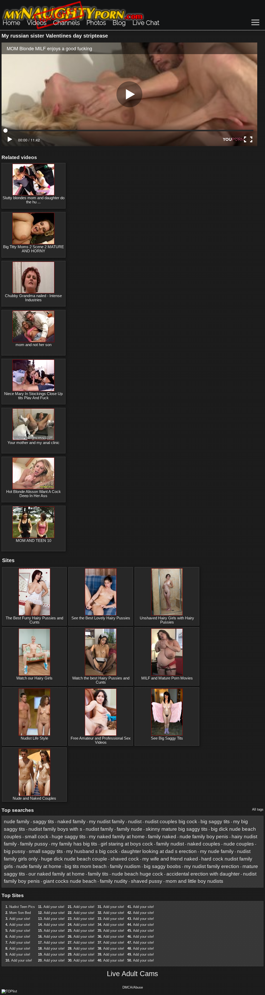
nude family (17, 821)
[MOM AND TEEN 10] (33, 522)
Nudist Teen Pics (22, 907)
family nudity (114, 881)
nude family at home (38, 866)
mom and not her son (33, 345)
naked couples (203, 844)
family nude (129, 829)
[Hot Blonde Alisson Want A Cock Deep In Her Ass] (33, 473)
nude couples (239, 844)
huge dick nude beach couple (74, 859)
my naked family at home (117, 836)
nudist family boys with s (55, 829)
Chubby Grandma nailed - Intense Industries (33, 298)
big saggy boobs (162, 866)
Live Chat (145, 22)
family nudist (170, 844)
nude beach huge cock (137, 874)
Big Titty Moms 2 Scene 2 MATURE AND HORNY (33, 249)
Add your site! (19, 919)
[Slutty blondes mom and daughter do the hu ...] (33, 179)
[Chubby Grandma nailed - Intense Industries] (33, 277)
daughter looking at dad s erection (159, 851)
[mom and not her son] (33, 326)
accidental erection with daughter (203, 874)
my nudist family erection (211, 866)
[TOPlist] (9, 991)
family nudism (125, 866)
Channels (66, 22)
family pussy (34, 844)
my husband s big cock (92, 851)
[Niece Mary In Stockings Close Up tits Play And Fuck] (33, 375)
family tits (98, 874)
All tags (257, 809)
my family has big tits (74, 844)
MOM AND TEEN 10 (33, 541)
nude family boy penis (204, 836)
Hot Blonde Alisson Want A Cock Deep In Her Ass (33, 494)
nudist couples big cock (171, 821)
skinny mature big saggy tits (177, 829)
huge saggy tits (69, 836)
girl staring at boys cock (127, 844)
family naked (162, 836)
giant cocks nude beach (70, 881)
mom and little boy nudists (194, 881)
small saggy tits (46, 851)
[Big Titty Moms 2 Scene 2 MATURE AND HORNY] (33, 228)
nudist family (99, 829)
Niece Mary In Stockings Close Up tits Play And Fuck (33, 396)
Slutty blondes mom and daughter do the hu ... (33, 200)
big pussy (14, 851)
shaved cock (125, 859)
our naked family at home (56, 874)
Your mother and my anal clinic (34, 443)
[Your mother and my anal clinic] (33, 424)
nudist (135, 821)
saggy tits (43, 821)
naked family (71, 821)
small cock (36, 836)
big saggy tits (215, 821)
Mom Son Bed (20, 913)
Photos (96, 22)
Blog (119, 22)
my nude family (217, 851)
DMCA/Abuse (132, 987)
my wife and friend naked (170, 859)
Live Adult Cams (132, 974)
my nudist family (107, 821)
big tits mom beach (86, 866)
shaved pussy (146, 881)
